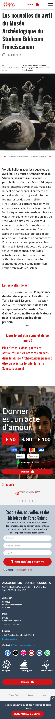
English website (9, 639)
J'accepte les (19, 569)
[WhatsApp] (47, 653)
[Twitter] (15, 653)
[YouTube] (31, 653)
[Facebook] (8, 653)
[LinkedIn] (39, 653)
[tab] (19, 501)
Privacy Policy (26, 569)
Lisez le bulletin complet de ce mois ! (27, 338)
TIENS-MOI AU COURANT (28, 713)
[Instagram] (23, 653)
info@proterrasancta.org (23, 645)
